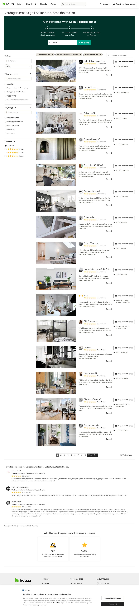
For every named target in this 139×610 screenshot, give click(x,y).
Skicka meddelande (125, 62)
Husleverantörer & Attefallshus (17, 100)
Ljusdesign (11, 133)
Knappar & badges (76, 583)
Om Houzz (46, 583)
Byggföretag (11, 96)
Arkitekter (10, 84)
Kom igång (84, 42)
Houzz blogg (104, 583)
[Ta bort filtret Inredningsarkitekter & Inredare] (81, 55)
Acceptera (113, 604)
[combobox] (73, 4)
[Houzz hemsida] (8, 3)
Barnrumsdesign (13, 125)
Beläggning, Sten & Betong (16, 92)
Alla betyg (10, 146)
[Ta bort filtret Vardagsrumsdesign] (101, 55)
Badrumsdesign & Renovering (17, 88)
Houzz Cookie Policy (53, 603)
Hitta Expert (31, 4)
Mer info (35, 526)
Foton (19, 4)
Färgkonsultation (13, 118)
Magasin (43, 4)
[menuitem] (20, 4)
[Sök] (63, 4)
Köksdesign (11, 129)
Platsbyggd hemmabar (15, 122)
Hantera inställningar (113, 598)
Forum (53, 4)
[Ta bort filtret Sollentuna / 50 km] (53, 55)
